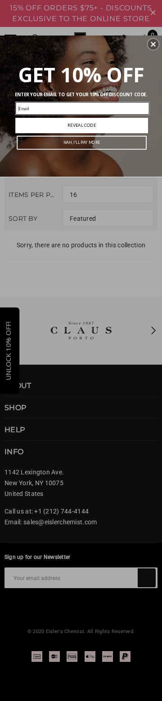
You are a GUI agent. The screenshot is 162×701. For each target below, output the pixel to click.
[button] (153, 44)
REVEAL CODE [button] (82, 125)
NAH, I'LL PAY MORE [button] (81, 142)
